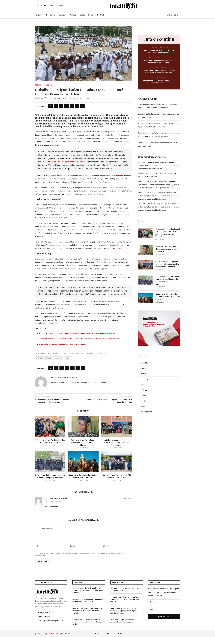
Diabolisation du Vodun (96, 354)
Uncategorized (146, 412)
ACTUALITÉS (41, 5)
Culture (72, 15)
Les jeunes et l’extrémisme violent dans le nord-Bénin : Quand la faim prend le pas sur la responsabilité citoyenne (158, 184)
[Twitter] (168, 633)
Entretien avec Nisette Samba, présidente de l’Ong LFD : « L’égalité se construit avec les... (125, 599)
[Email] (178, 633)
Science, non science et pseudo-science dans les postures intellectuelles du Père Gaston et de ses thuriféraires (158, 165)
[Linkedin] (175, 633)
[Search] (179, 5)
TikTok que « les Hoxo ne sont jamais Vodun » (62, 161)
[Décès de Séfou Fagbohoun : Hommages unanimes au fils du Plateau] (83, 426)
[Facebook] (164, 633)
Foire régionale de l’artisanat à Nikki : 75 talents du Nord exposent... (50, 441)
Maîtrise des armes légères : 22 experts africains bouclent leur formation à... (116, 442)
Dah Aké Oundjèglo (122, 248)
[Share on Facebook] (56, 106)
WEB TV (108, 633)
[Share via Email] (82, 106)
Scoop (143, 395)
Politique (39, 15)
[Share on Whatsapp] (72, 106)
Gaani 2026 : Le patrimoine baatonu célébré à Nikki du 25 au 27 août (167, 296)
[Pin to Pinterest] (66, 106)
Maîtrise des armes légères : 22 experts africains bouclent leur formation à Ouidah (167, 264)
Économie (50, 15)
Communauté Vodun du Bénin (72, 354)
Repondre (128, 498)
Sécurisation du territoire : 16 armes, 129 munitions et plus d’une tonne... (50, 476)
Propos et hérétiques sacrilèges (48, 358)
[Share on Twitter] (61, 106)
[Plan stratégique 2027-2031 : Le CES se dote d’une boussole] (116, 461)
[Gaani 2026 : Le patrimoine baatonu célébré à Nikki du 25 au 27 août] (83, 461)
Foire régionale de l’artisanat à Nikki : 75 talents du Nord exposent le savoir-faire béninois (167, 233)
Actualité (144, 363)
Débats (143, 374)
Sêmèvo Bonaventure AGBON (56, 98)
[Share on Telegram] (77, 106)
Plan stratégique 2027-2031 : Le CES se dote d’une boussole (116, 476)
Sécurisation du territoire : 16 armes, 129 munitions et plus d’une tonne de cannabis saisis (167, 280)
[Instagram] (172, 633)
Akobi (140, 173)
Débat (90, 15)
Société (62, 15)
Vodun (67, 358)
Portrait (100, 15)
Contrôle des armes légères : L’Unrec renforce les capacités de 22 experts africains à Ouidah (124, 610)
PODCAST (119, 633)
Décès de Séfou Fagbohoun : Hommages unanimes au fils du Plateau (83, 442)
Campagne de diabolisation (46, 354)
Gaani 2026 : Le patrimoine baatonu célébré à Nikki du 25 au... (83, 476)
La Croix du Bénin (115, 175)
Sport (82, 15)
